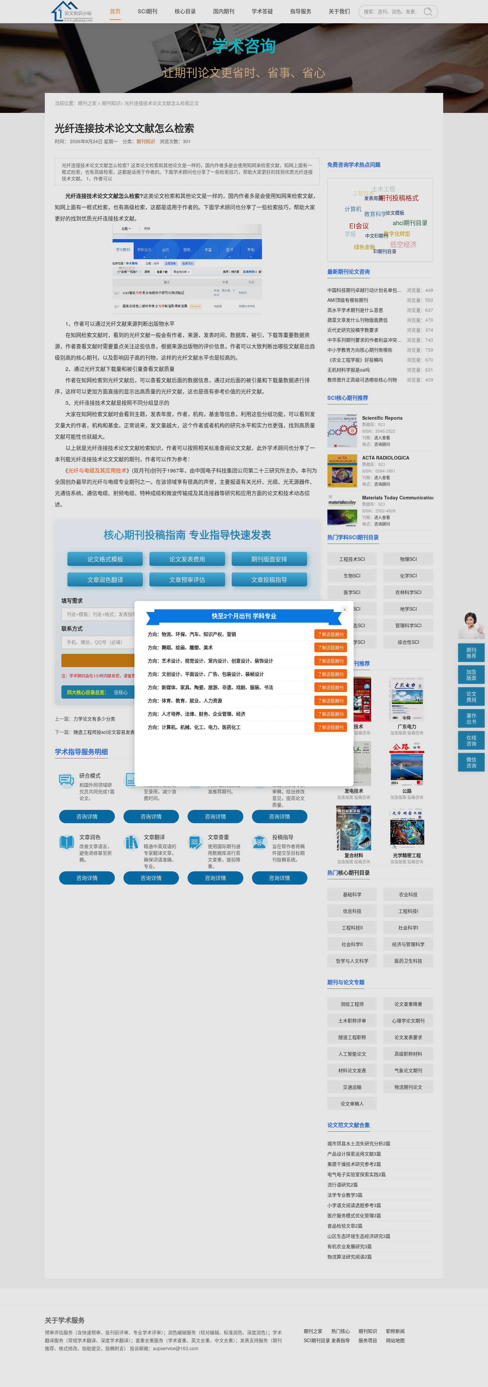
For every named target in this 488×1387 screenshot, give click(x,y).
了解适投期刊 (331, 634)
